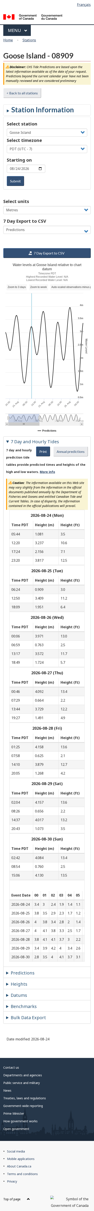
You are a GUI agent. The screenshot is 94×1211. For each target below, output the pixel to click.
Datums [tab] (19, 995)
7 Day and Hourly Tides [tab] (35, 442)
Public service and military (21, 1083)
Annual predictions (71, 451)
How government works (20, 1121)
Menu (15, 30)
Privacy (12, 1181)
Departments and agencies (22, 1075)
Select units (16, 201)
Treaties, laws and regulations (24, 1098)
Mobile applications (21, 1159)
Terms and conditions (22, 1174)
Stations (29, 40)
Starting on (19, 160)
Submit (15, 181)
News (7, 1090)
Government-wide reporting (23, 1106)
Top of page (12, 1199)
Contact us (11, 1067)
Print (43, 451)
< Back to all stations (22, 93)
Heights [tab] (19, 984)
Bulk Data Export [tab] (28, 1017)
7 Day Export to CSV (24, 221)
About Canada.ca (19, 1166)
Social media (16, 1151)
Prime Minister (13, 1113)
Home (8, 40)
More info (47, 472)
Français (84, 4)
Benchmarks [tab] (24, 1006)
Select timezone (24, 140)
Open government (16, 1129)
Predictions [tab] (23, 973)
